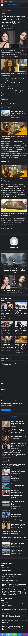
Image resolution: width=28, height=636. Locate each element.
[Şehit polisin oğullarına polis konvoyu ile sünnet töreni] (6, 503)
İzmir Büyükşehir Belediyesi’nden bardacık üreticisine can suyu (7, 347)
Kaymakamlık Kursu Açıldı (10, 1)
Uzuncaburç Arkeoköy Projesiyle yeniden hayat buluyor (18, 113)
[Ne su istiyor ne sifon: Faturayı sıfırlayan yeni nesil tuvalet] (6, 424)
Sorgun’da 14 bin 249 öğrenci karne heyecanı (18, 551)
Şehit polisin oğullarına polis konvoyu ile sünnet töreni (18, 503)
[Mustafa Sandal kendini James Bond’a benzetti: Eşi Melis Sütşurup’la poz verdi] (7, 305)
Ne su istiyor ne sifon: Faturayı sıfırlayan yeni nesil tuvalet (17, 423)
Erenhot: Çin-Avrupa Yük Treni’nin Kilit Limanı (18, 544)
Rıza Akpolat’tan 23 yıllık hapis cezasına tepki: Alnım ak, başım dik (18, 525)
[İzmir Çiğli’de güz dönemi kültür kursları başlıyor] (7, 324)
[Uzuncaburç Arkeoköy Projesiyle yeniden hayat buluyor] (5, 113)
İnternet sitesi (4, 395)
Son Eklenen (14, 416)
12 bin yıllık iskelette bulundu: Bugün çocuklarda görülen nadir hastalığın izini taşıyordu (20, 347)
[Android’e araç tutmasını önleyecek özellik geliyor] (6, 472)
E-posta (3, 389)
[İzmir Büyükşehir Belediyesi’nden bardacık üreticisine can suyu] (7, 339)
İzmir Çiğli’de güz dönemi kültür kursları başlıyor (6, 330)
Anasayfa (5, 10)
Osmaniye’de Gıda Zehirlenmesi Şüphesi (13, 520)
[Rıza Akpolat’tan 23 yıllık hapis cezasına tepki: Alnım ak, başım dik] (6, 526)
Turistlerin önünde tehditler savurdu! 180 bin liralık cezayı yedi (18, 430)
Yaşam (9, 10)
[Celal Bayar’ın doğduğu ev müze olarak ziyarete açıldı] (21, 305)
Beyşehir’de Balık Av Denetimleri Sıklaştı (17, 513)
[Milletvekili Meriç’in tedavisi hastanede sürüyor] (21, 324)
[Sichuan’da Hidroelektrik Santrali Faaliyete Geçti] (6, 486)
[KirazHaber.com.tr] (14, 5)
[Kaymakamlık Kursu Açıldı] (6, 439)
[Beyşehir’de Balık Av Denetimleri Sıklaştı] (6, 515)
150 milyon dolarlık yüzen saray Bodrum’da (18, 477)
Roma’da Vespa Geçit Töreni (10, 509)
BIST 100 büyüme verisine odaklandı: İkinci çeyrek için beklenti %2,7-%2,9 (13, 465)
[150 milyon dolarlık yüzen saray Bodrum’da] (6, 479)
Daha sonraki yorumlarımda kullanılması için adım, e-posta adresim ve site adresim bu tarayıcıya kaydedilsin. (13, 403)
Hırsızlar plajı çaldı (7, 460)
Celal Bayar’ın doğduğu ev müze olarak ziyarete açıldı (21, 312)
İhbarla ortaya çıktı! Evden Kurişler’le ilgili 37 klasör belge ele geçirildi (18, 445)
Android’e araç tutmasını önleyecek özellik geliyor (18, 470)
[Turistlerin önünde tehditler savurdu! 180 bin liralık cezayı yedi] (6, 431)
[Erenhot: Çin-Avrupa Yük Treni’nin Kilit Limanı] (6, 545)
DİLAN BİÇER (6, 26)
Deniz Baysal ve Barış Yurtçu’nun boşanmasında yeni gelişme (11, 532)
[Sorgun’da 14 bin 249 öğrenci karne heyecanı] (6, 552)
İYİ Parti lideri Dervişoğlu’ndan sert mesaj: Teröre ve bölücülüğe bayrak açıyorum (17, 494)
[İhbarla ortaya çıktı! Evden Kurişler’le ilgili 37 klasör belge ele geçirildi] (6, 446)
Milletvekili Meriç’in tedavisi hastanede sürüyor (20, 330)
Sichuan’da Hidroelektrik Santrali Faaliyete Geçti (18, 484)
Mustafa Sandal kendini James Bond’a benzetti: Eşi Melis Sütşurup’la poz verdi (6, 313)
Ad (2, 383)
